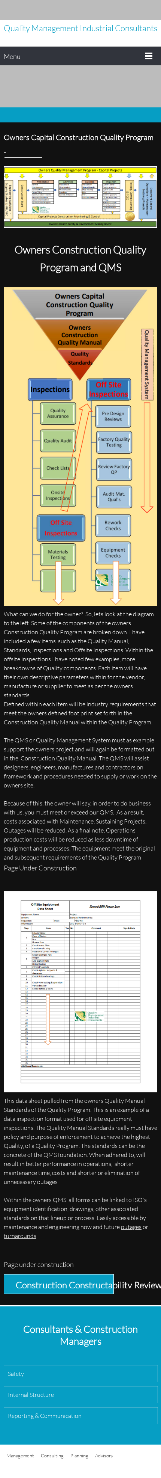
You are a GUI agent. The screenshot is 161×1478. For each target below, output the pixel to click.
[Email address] (129, 10)
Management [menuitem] (20, 1455)
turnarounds (20, 1235)
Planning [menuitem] (79, 1455)
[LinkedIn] (151, 10)
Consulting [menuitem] (52, 1455)
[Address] (140, 10)
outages (131, 1226)
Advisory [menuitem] (104, 1455)
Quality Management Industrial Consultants (80, 28)
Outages (15, 830)
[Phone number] (118, 10)
